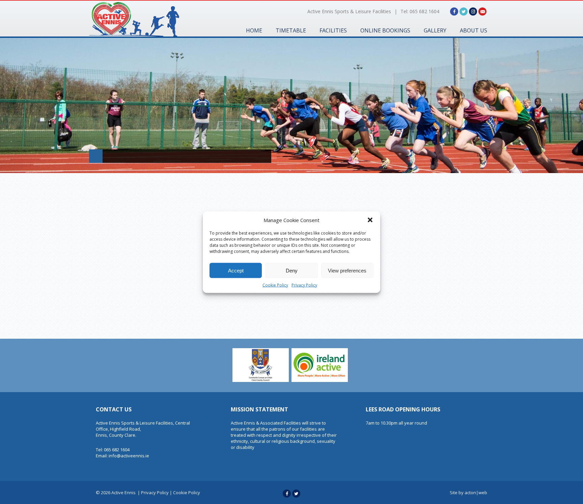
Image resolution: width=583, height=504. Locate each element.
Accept (236, 270)
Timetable (291, 30)
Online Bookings (385, 30)
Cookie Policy (275, 285)
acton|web (476, 492)
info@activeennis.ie (129, 456)
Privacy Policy (304, 285)
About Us (473, 30)
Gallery (435, 30)
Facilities (333, 30)
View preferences (347, 270)
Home (254, 30)
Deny (292, 270)
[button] (370, 219)
